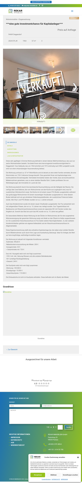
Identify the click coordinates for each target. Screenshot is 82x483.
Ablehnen (53, 475)
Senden (68, 427)
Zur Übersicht (12, 349)
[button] (78, 457)
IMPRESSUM (64, 479)
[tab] (9, 130)
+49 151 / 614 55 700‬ (55, 450)
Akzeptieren (38, 475)
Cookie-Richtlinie (46, 479)
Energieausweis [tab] (13, 152)
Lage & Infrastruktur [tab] (15, 156)
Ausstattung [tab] (12, 149)
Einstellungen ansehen (70, 475)
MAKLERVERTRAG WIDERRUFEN (41, 2)
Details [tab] (9, 146)
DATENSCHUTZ (56, 479)
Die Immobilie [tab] (12, 142)
